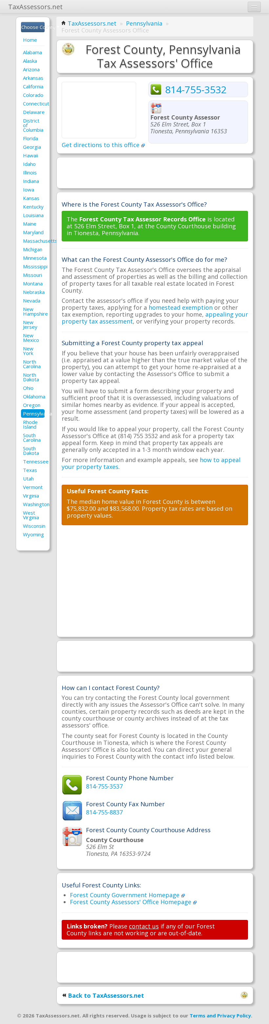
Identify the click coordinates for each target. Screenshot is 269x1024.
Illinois (30, 172)
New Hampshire (34, 311)
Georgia (32, 147)
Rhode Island (30, 424)
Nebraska (34, 292)
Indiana (31, 181)
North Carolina (32, 363)
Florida (30, 138)
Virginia (31, 495)
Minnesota (34, 258)
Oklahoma (34, 396)
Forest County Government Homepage (125, 895)
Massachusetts (34, 240)
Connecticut (34, 103)
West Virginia (31, 515)
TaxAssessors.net (92, 23)
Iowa (28, 189)
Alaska (30, 60)
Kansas (31, 198)
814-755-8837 (104, 812)
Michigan (32, 249)
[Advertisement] (155, 172)
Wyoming (33, 534)
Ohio (28, 388)
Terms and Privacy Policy (220, 1015)
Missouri (32, 275)
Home (30, 39)
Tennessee (34, 461)
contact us (144, 926)
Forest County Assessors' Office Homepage (131, 902)
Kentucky (33, 206)
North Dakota (31, 377)
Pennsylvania (34, 413)
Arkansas (33, 78)
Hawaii (30, 155)
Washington (34, 504)
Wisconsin (34, 526)
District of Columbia (33, 125)
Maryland (33, 232)
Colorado (33, 95)
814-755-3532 (196, 89)
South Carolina (32, 437)
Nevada (31, 300)
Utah (28, 478)
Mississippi (34, 266)
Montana (33, 283)
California (33, 86)
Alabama (32, 52)
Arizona (31, 69)
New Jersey (30, 324)
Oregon (31, 405)
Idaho (29, 164)
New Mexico (31, 337)
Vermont (33, 487)
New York (28, 350)
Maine (29, 223)
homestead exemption (181, 307)
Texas (30, 470)
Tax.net (35, 6)
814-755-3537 (104, 786)
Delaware (34, 112)
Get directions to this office (101, 145)
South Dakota (31, 450)
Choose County (33, 27)
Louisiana (33, 215)
